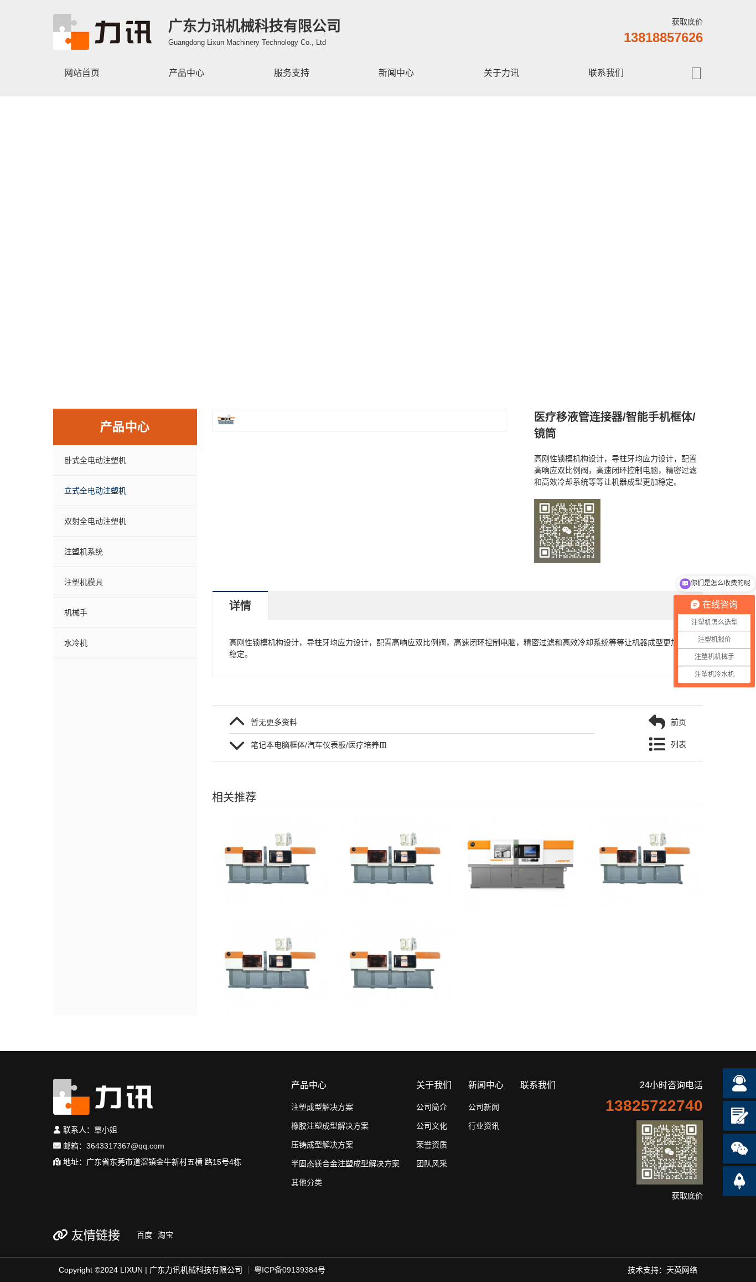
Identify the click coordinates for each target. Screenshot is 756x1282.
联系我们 (606, 73)
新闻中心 (396, 73)
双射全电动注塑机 (95, 521)
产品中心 (186, 73)
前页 (678, 722)
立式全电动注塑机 (95, 490)
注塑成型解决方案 (322, 1107)
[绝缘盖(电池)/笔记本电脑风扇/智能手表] (395, 863)
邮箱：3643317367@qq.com (112, 1145)
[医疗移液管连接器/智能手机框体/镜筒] (270, 863)
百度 (144, 1234)
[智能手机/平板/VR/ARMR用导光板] (270, 968)
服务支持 (291, 73)
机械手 (75, 612)
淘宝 (165, 1234)
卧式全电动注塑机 (95, 460)
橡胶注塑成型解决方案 (330, 1125)
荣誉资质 (431, 1144)
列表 (678, 744)
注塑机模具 (83, 582)
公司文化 (431, 1125)
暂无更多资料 (274, 722)
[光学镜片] (520, 863)
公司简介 (431, 1107)
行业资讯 (483, 1125)
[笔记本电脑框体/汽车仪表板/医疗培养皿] (645, 863)
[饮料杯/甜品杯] (395, 968)
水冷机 (75, 643)
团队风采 (431, 1163)
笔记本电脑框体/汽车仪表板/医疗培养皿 (319, 744)
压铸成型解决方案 (322, 1144)
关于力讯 (501, 73)
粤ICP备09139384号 (289, 1269)
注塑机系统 (83, 551)
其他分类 (306, 1182)
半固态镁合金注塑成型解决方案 (345, 1163)
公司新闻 (483, 1107)
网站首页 (82, 73)
